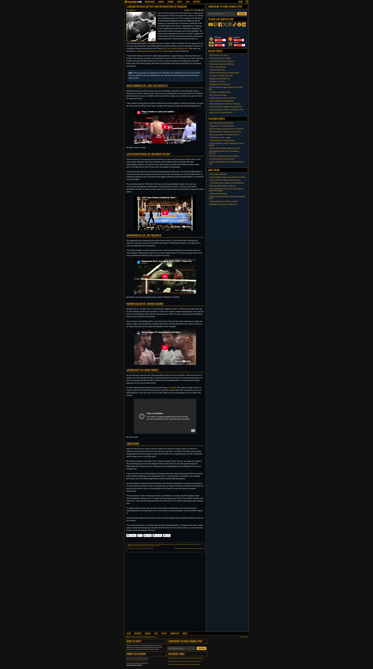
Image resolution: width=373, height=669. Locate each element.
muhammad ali (146, 545)
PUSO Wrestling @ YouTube (193, 664)
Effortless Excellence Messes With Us (224, 156)
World (161, 2)
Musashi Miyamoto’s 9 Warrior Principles (225, 104)
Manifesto (174, 633)
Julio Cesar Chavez (178, 544)
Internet (196, 2)
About (184, 633)
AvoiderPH (184, 661)
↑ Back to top (244, 637)
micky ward (139, 545)
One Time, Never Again (218, 95)
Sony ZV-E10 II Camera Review (221, 113)
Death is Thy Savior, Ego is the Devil (223, 98)
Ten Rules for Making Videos (220, 92)
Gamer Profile (143, 660)
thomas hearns (155, 545)
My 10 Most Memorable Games (221, 123)
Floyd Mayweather (150, 544)
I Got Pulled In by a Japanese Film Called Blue (227, 183)
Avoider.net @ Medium (174, 658)
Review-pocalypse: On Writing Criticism (224, 135)
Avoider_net (176, 661)
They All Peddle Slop (217, 70)
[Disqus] (165, 606)
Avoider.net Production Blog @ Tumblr (192, 658)
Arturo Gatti (134, 544)
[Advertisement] (165, 566)
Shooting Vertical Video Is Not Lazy (223, 186)
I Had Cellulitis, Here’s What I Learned (223, 201)
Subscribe (242, 13)
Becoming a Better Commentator (222, 159)
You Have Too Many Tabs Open (221, 76)
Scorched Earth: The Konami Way (222, 140)
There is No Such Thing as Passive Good (225, 180)
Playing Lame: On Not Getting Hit (222, 126)
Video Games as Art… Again (220, 138)
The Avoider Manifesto (218, 174)
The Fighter (172, 388)
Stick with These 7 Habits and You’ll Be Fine (226, 107)
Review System (135, 660)
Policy (164, 633)
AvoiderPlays (191, 661)
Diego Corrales (141, 544)
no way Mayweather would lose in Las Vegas (151, 51)
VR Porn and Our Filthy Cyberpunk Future (225, 148)
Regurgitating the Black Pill (220, 79)
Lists (192, 10)
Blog (129, 633)
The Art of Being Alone (218, 67)
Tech (187, 2)
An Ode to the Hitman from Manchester (224, 73)
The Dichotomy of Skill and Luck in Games (225, 132)
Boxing (186, 10)
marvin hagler (197, 544)
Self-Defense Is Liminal (218, 55)
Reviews (137, 633)
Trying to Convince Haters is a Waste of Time (227, 110)
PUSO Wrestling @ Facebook (176, 664)
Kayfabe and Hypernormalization (222, 64)
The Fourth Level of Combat (220, 58)
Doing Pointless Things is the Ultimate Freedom (227, 177)
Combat (170, 2)
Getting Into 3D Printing (218, 194)
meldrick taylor (131, 545)
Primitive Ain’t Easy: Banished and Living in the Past (188, 548)
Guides (147, 633)
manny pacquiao (188, 544)
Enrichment (150, 2)
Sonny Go (132, 10)
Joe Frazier (159, 544)
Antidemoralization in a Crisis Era (222, 61)
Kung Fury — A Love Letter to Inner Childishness (141, 548)
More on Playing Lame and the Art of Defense (227, 129)
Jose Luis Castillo (167, 544)
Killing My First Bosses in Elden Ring (223, 204)
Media (179, 2)
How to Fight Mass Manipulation (222, 101)
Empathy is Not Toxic (217, 81)
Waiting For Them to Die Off (220, 84)
